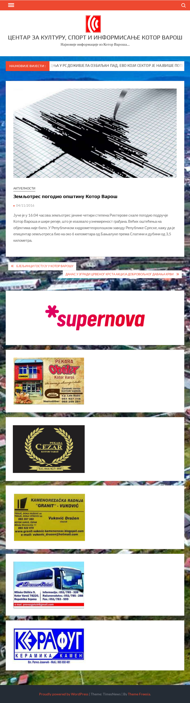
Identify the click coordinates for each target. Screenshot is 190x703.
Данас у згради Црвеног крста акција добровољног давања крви (120, 274)
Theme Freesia (139, 694)
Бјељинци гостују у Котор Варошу (44, 266)
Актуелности (24, 188)
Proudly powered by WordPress (63, 694)
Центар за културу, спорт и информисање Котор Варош (95, 37)
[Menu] (11, 5)
